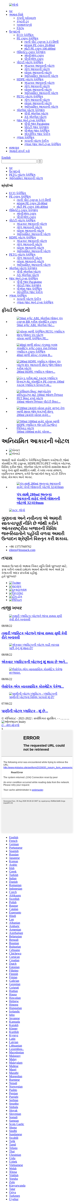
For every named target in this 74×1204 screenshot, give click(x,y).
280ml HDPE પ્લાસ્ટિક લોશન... (36, 371)
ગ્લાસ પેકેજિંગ (25, 137)
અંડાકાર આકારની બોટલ (39, 65)
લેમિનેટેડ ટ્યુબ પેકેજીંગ (31, 52)
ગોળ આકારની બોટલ (37, 69)
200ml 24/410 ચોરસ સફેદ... (34, 415)
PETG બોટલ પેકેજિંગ (30, 96)
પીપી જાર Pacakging (36, 123)
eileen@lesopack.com (22, 550)
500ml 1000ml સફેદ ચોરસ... (34, 431)
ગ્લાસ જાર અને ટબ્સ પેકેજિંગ (42, 144)
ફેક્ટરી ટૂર (23, 21)
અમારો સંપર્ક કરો (19, 151)
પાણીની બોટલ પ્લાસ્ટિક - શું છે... (25, 711)
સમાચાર (14, 147)
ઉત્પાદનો (14, 31)
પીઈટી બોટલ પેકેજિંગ (30, 62)
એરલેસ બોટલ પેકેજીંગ (31, 110)
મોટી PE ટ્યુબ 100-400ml (39, 48)
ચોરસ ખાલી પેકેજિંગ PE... (32, 338)
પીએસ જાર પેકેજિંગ (37, 130)
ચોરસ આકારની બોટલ (38, 72)
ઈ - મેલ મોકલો (10, 725)
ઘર (11, 11)
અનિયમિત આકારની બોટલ (41, 76)
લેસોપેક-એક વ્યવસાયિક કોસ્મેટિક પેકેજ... (33, 686)
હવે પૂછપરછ (9, 576)
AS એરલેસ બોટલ (35, 117)
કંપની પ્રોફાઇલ (26, 18)
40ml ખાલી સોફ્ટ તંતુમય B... (34, 355)
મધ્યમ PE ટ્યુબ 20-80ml (39, 45)
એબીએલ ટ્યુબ (34, 55)
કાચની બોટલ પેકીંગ (36, 140)
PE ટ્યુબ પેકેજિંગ (27, 38)
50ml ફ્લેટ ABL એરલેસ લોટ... (35, 325)
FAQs (20, 28)
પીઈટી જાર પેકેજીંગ (36, 127)
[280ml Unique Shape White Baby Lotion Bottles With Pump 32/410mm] (41, 487)
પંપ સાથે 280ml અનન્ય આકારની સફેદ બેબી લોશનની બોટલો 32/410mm (38, 498)
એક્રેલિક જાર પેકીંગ (37, 134)
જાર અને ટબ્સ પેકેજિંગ (31, 120)
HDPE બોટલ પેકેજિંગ (30, 79)
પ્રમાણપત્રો (24, 24)
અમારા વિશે (16, 14)
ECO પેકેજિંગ (25, 35)
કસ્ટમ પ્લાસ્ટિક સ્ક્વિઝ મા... (34, 385)
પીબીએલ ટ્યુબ (33, 58)
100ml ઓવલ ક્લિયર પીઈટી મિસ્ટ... (39, 401)
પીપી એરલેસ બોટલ (36, 113)
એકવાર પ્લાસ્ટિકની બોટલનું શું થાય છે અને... (35, 662)
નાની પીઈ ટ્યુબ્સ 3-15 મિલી (41, 41)
